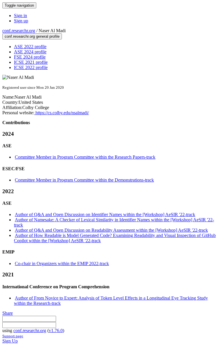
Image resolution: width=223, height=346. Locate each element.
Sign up (21, 20)
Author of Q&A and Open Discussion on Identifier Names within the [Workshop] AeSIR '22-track (105, 214)
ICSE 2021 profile (31, 62)
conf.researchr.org (18, 30)
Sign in (20, 15)
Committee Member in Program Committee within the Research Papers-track (85, 157)
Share (7, 313)
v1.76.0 (56, 330)
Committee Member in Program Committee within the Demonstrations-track (84, 179)
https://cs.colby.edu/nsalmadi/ (61, 112)
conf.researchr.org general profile (32, 36)
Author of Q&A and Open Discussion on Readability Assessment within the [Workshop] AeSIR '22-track (111, 230)
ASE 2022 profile (30, 46)
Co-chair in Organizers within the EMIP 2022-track (62, 263)
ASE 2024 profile (30, 51)
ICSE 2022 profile (31, 67)
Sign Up (10, 340)
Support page (12, 336)
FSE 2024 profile (30, 57)
